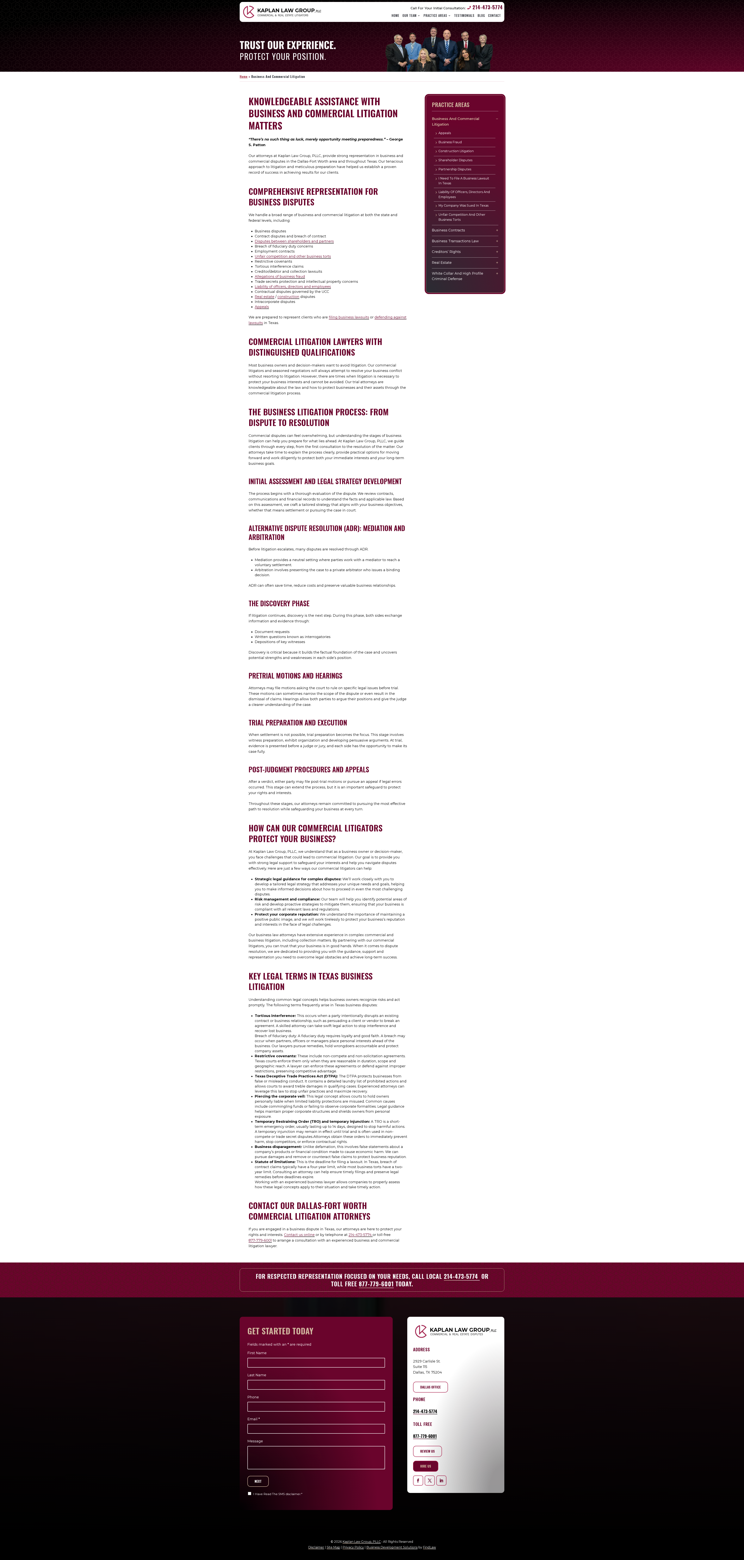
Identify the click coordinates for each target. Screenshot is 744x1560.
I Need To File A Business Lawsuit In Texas (463, 181)
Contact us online (299, 1235)
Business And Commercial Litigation (455, 122)
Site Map (333, 1547)
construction (288, 297)
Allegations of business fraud (280, 276)
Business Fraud (450, 142)
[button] (739, 1552)
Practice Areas (435, 15)
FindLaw (429, 1547)
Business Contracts (448, 230)
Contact (494, 15)
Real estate (264, 297)
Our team (409, 15)
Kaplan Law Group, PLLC (362, 1542)
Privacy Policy (353, 1547)
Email (253, 1419)
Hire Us (425, 1466)
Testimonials (464, 15)
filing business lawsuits (349, 317)
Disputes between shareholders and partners (294, 241)
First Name (257, 1353)
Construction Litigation (456, 151)
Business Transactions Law (455, 241)
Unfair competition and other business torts (293, 256)
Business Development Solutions (392, 1547)
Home (395, 15)
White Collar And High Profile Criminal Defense (457, 276)
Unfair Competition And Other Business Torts (461, 217)
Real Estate (442, 262)
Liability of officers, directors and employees (293, 287)
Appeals (262, 307)
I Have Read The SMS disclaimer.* (277, 1494)
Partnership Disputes (454, 169)
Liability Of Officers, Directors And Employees (464, 194)
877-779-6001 (260, 1240)
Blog (481, 15)
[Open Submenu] (497, 118)
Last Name (256, 1375)
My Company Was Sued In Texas (463, 205)
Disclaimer (316, 1547)
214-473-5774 (488, 7)
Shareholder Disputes (455, 160)
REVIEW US (427, 1451)
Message (255, 1441)
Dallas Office (430, 1387)
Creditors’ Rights (446, 252)
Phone (253, 1397)
